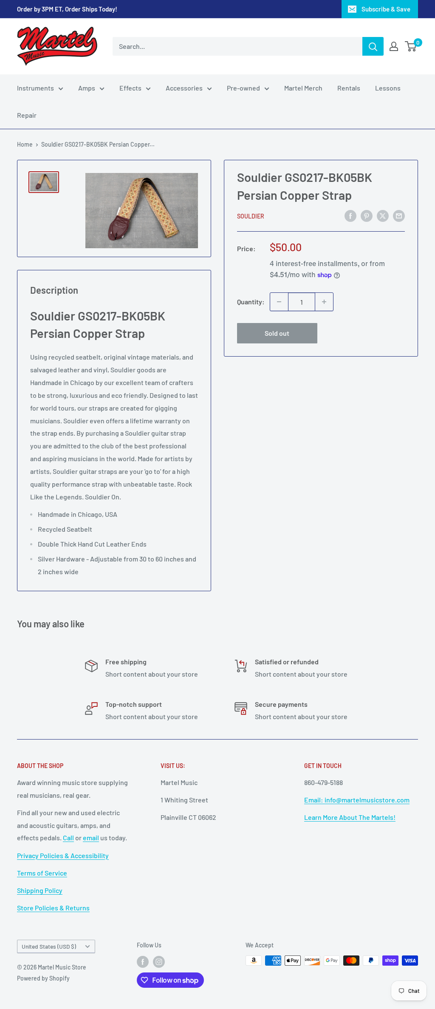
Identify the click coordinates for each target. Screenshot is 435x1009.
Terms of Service (42, 873)
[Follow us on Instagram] (159, 961)
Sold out (277, 333)
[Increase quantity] (324, 302)
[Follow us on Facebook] (143, 961)
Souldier (250, 216)
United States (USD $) (49, 946)
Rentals (348, 88)
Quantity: (251, 302)
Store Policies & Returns (53, 908)
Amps (86, 88)
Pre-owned (243, 88)
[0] (411, 46)
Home (25, 144)
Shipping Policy (39, 890)
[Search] (373, 46)
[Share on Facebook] (350, 215)
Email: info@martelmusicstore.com (357, 800)
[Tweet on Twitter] (383, 215)
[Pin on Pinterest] (367, 215)
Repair (27, 115)
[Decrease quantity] (279, 302)
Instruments (35, 88)
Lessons (388, 88)
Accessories (184, 88)
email (91, 837)
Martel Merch (303, 88)
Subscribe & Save (386, 9)
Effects (130, 88)
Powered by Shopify (43, 978)
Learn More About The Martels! (349, 817)
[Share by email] (399, 215)
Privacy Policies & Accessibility (63, 855)
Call (68, 837)
